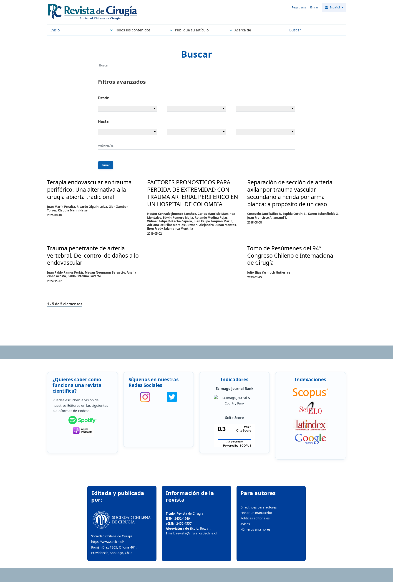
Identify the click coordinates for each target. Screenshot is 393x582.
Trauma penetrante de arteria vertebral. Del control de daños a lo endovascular (93, 255)
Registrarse (299, 7)
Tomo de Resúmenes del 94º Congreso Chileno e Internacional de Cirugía (291, 255)
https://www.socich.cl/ (107, 541)
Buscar (106, 165)
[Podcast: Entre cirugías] (83, 430)
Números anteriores (255, 529)
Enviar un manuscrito (256, 513)
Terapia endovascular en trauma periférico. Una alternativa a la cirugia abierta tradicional (89, 189)
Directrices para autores (258, 507)
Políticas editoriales (255, 518)
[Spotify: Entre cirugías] (83, 420)
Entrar (314, 7)
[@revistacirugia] (145, 397)
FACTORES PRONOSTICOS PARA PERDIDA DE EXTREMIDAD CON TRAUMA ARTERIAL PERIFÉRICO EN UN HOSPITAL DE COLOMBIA (192, 193)
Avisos (245, 524)
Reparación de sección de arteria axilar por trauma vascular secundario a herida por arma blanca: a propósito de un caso (290, 193)
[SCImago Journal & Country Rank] (234, 400)
